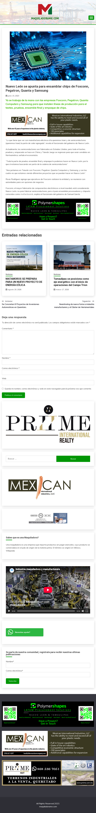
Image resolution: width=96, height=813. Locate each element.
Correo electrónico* (14, 670)
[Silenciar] (83, 611)
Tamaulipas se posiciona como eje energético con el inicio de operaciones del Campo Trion (71, 282)
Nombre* (10, 661)
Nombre (6, 358)
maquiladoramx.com (45, 18)
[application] (48, 589)
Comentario (8, 328)
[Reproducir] (9, 611)
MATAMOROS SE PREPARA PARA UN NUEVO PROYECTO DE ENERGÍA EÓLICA (24, 282)
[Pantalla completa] (87, 611)
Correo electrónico (11, 368)
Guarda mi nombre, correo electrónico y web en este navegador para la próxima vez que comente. (48, 388)
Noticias (9, 274)
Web (4, 378)
